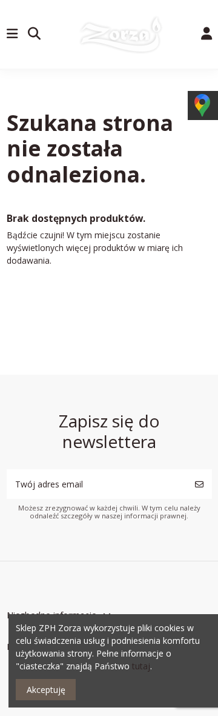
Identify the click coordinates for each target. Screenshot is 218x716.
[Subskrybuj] (199, 484)
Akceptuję (46, 689)
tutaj (141, 666)
